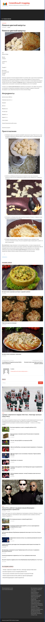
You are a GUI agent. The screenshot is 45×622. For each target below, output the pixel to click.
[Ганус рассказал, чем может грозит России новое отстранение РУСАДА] (5, 438)
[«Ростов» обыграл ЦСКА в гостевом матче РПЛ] (5, 444)
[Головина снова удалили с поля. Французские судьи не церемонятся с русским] (5, 470)
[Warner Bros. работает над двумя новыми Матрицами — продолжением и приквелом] (22, 505)
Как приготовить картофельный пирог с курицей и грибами (16, 291)
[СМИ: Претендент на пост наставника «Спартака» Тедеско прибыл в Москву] (5, 457)
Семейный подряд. (19, 3)
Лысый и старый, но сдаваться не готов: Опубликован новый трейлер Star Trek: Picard (22, 559)
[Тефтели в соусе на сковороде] (22, 321)
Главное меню (7, 18)
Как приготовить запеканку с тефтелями (11, 354)
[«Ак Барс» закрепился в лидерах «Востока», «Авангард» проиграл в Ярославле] (22, 412)
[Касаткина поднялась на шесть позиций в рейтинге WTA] (5, 431)
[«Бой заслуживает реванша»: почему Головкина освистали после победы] (5, 477)
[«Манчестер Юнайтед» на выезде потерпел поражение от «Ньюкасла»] (5, 451)
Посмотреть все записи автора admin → (19, 371)
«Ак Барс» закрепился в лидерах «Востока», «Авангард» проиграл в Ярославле (19, 569)
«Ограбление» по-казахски (16, 460)
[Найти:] (22, 382)
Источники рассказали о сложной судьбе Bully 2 (21, 519)
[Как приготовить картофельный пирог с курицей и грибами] (22, 290)
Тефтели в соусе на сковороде (9, 323)
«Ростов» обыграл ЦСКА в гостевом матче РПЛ (21, 440)
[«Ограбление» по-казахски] (5, 464)
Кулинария (4, 23)
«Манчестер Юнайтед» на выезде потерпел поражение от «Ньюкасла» (26, 447)
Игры (3, 506)
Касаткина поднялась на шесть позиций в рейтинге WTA (23, 427)
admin (9, 27)
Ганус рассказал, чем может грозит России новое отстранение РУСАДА (18, 573)
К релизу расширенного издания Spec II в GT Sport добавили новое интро (19, 555)
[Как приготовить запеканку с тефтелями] (22, 352)
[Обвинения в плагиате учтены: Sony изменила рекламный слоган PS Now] (5, 541)
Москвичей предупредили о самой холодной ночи (13, 577)
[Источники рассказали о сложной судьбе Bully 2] (5, 523)
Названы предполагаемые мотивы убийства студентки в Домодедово (18, 575)
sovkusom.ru (4, 256)
